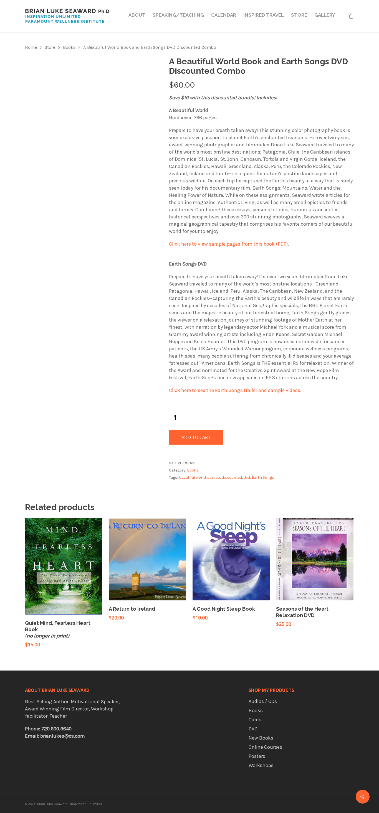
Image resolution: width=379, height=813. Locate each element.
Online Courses (265, 747)
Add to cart (196, 437)
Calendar (223, 15)
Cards (255, 720)
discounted (232, 477)
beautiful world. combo (199, 477)
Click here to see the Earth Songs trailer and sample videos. (235, 390)
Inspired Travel (263, 15)
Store (299, 15)
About (136, 15)
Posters (257, 756)
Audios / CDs (263, 701)
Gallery (324, 15)
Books (69, 47)
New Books (261, 738)
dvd (247, 477)
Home (31, 47)
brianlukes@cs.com (62, 736)
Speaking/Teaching (178, 15)
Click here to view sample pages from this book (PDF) (228, 244)
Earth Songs (263, 477)
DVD (253, 729)
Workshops (261, 765)
